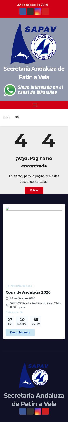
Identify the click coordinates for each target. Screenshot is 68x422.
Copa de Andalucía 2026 (28, 292)
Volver (34, 190)
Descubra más (20, 332)
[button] (63, 105)
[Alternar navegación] (35, 105)
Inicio (6, 117)
